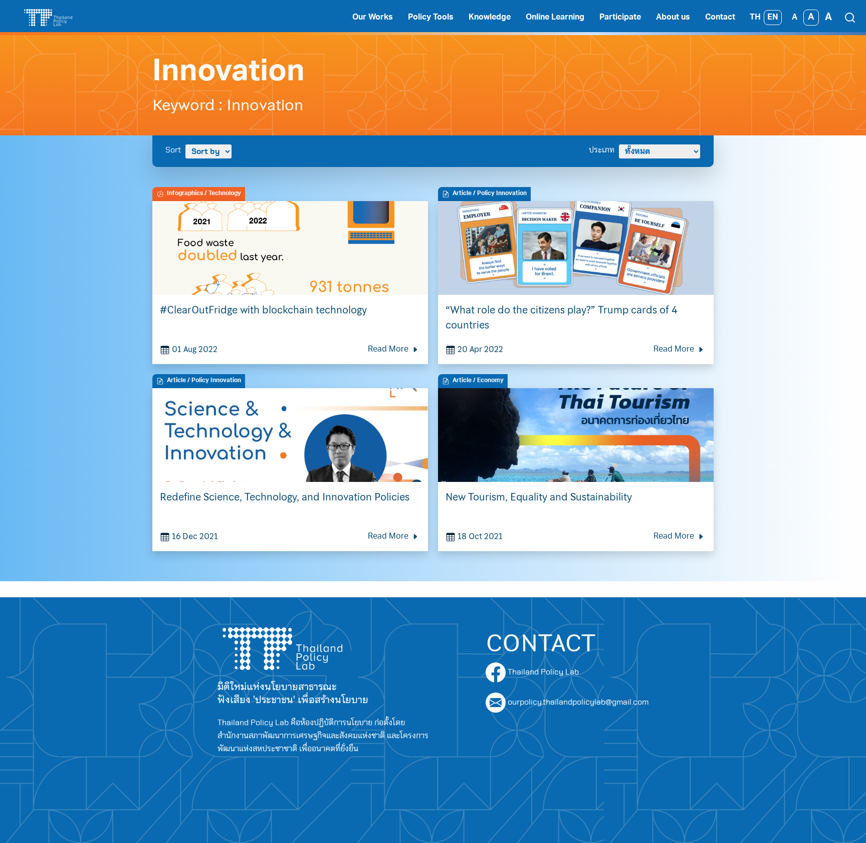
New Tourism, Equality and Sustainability (539, 497)
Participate (620, 18)
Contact (720, 18)
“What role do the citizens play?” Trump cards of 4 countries (561, 317)
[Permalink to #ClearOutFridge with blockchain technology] (290, 247)
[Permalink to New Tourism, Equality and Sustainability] (576, 434)
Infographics (185, 194)
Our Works (372, 18)
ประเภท (601, 150)
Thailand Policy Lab (542, 672)
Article (462, 194)
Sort (173, 150)
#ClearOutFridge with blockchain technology (263, 310)
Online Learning (555, 18)
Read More (389, 350)
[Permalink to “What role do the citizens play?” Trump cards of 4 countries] (576, 247)
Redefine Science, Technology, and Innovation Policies (286, 497)
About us (673, 18)
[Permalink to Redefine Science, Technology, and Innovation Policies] (290, 434)
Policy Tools (431, 18)
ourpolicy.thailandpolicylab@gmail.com (578, 702)
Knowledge (490, 18)
